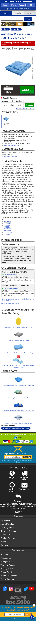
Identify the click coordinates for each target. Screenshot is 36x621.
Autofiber (16, 29)
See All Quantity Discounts (25, 108)
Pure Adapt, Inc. (7, 579)
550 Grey (7, 231)
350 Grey (7, 223)
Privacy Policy (6, 568)
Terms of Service (8, 565)
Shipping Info (24, 478)
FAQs (11, 477)
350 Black (7, 221)
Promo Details (6, 572)
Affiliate (3, 542)
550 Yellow (8, 232)
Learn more (18, 619)
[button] (32, 617)
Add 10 (30, 105)
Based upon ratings (9, 156)
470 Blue (7, 227)
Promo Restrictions (8, 576)
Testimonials (5, 558)
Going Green (6, 561)
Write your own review (11, 304)
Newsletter (5, 534)
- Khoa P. (18, 512)
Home (5, 5)
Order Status (11, 490)
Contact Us (24, 489)
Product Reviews (7, 538)
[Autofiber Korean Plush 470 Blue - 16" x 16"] (18, 53)
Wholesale (5, 520)
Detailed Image (18, 1)
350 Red (7, 225)
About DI (4, 554)
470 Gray (7, 229)
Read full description (11, 145)
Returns (18, 501)
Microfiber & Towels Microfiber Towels (16, 428)
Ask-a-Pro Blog (7, 524)
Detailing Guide (7, 527)
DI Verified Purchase (11, 275)
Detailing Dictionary (9, 531)
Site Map (4, 545)
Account (22, 5)
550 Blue (7, 234)
